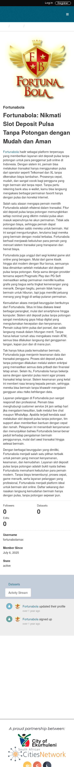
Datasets (14, 584)
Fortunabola (36, 25)
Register (63, 3)
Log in (49, 2)
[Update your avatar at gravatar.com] (37, 69)
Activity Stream (18, 593)
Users (16, 25)
